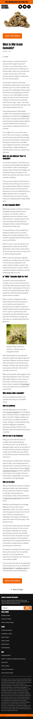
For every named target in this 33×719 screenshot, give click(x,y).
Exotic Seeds (5, 637)
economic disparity (13, 412)
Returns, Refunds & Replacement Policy (13, 659)
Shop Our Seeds (12, 36)
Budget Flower (5, 615)
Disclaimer (4, 662)
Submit (27, 608)
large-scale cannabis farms (12, 498)
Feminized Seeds (6, 630)
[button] (20, 7)
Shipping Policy (6, 655)
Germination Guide (7, 673)
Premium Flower (6, 619)
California (25, 116)
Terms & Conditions (7, 669)
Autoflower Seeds (6, 634)
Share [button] (6, 57)
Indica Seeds (5, 641)
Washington (26, 384)
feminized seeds (8, 568)
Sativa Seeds (5, 644)
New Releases (5, 647)
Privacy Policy (5, 666)
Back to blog (18, 589)
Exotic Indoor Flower (7, 622)
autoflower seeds (21, 568)
